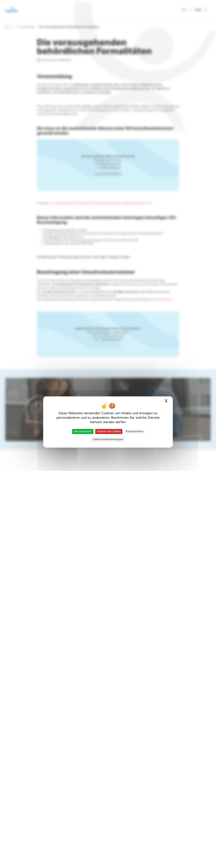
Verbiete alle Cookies (109, 431)
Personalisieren (134, 431)
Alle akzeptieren (83, 431)
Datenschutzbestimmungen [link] (108, 439)
